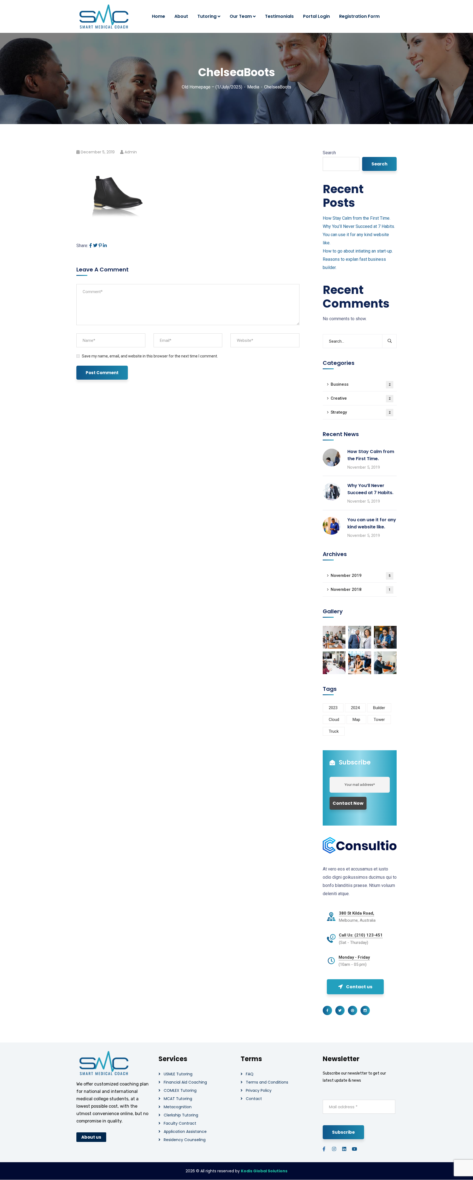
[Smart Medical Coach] (103, 16)
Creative (361, 398)
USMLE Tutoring (178, 1074)
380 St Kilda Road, (356, 913)
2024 (355, 707)
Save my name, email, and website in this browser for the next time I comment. (150, 356)
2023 (333, 707)
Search (329, 152)
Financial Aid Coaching (185, 1082)
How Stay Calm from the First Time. (356, 218)
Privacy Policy (259, 1090)
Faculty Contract (180, 1123)
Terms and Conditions (267, 1082)
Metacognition (178, 1107)
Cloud (334, 719)
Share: (82, 245)
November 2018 (361, 589)
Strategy (361, 412)
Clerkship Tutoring (181, 1115)
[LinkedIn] (105, 245)
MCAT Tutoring (178, 1098)
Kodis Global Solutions (264, 1171)
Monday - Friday (354, 957)
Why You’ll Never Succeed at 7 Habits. (359, 226)
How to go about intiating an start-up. (358, 251)
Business (361, 384)
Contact (254, 1098)
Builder (379, 707)
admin (131, 152)
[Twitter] (95, 245)
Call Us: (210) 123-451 (361, 935)
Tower (379, 719)
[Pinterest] (100, 245)
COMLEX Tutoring (180, 1090)
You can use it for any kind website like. (371, 523)
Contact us (359, 987)
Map (356, 719)
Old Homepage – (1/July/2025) (212, 87)
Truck (334, 731)
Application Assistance (185, 1131)
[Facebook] (90, 245)
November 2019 (361, 575)
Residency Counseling (185, 1139)
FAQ (249, 1074)
